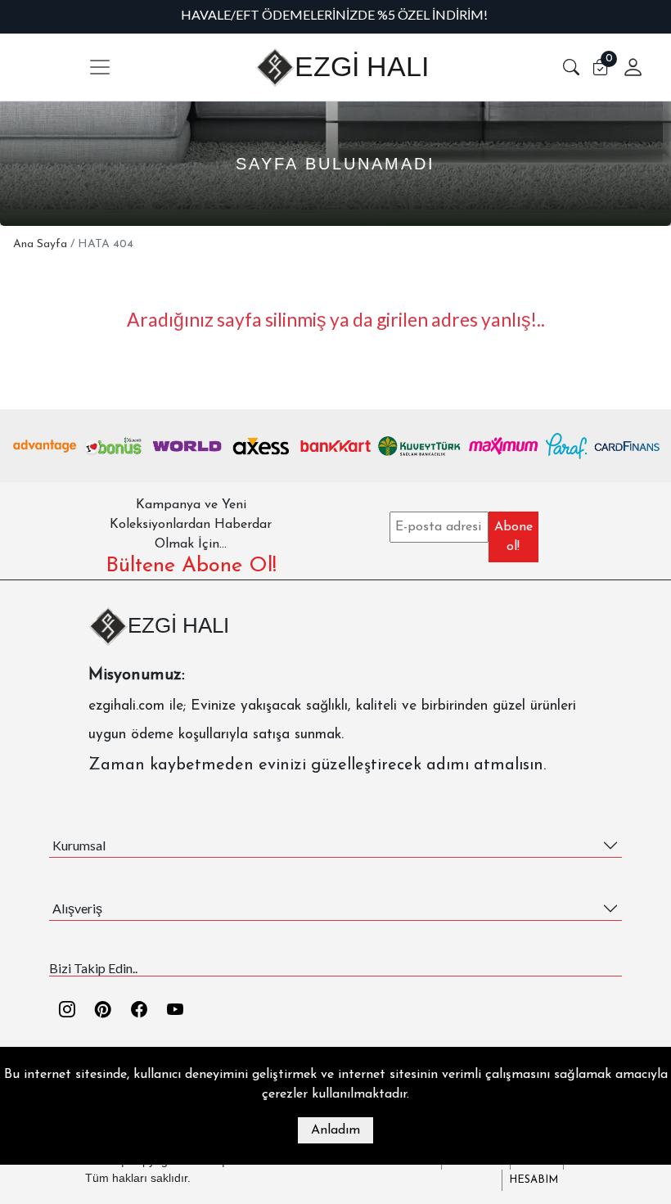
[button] (571, 67)
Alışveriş (77, 908)
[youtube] (175, 1011)
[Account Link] (627, 67)
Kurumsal (79, 845)
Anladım (335, 1130)
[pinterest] (103, 1011)
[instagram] (67, 1011)
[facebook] (139, 1011)
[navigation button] (99, 67)
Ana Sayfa (40, 244)
